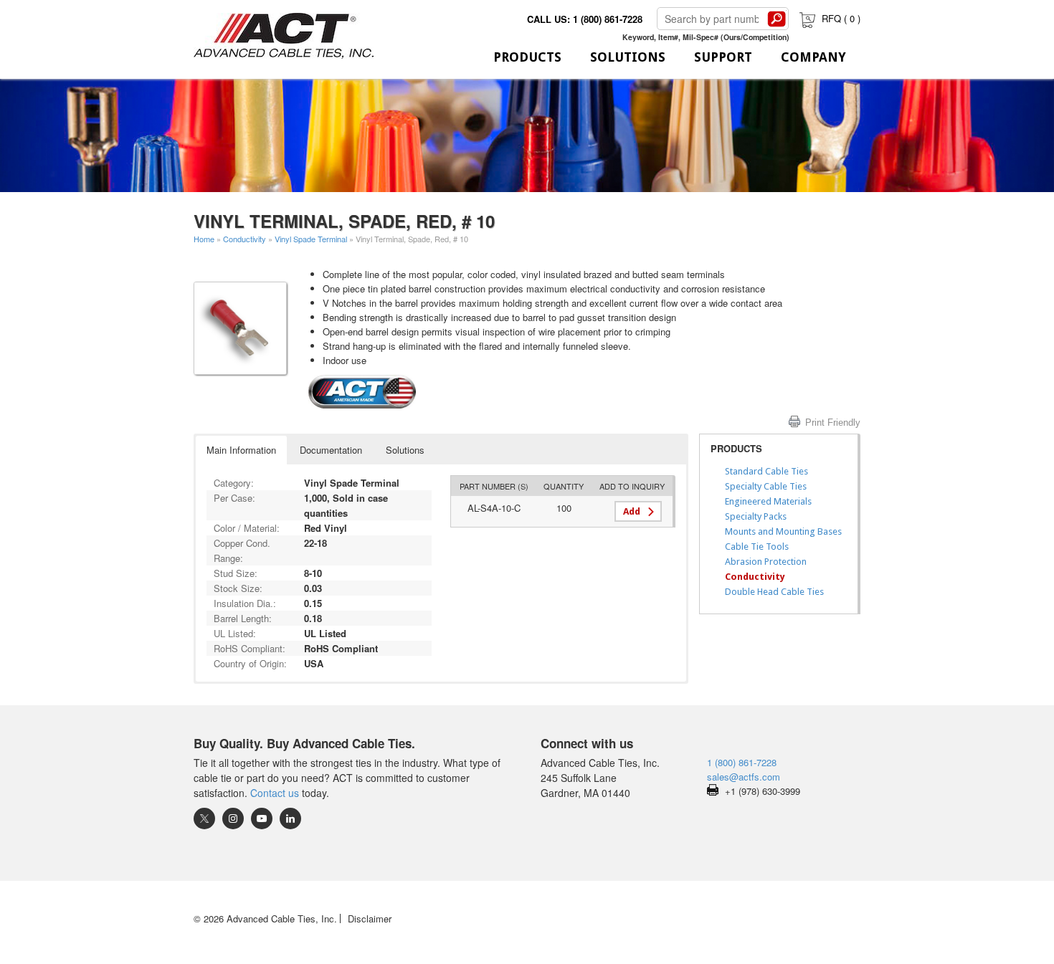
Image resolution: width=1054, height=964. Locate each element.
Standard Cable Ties (766, 471)
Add (631, 511)
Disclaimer (369, 918)
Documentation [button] (331, 450)
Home (204, 238)
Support (723, 57)
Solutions (627, 57)
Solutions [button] (405, 450)
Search (776, 18)
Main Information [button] (241, 450)
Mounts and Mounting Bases (783, 531)
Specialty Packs (756, 516)
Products (527, 57)
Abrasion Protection (766, 561)
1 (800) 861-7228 (742, 762)
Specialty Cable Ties (766, 486)
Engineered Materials (768, 501)
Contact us (274, 793)
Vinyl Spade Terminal (311, 238)
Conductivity (244, 238)
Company (813, 57)
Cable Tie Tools (757, 546)
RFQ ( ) (841, 18)
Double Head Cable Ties (774, 591)
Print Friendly (832, 422)
